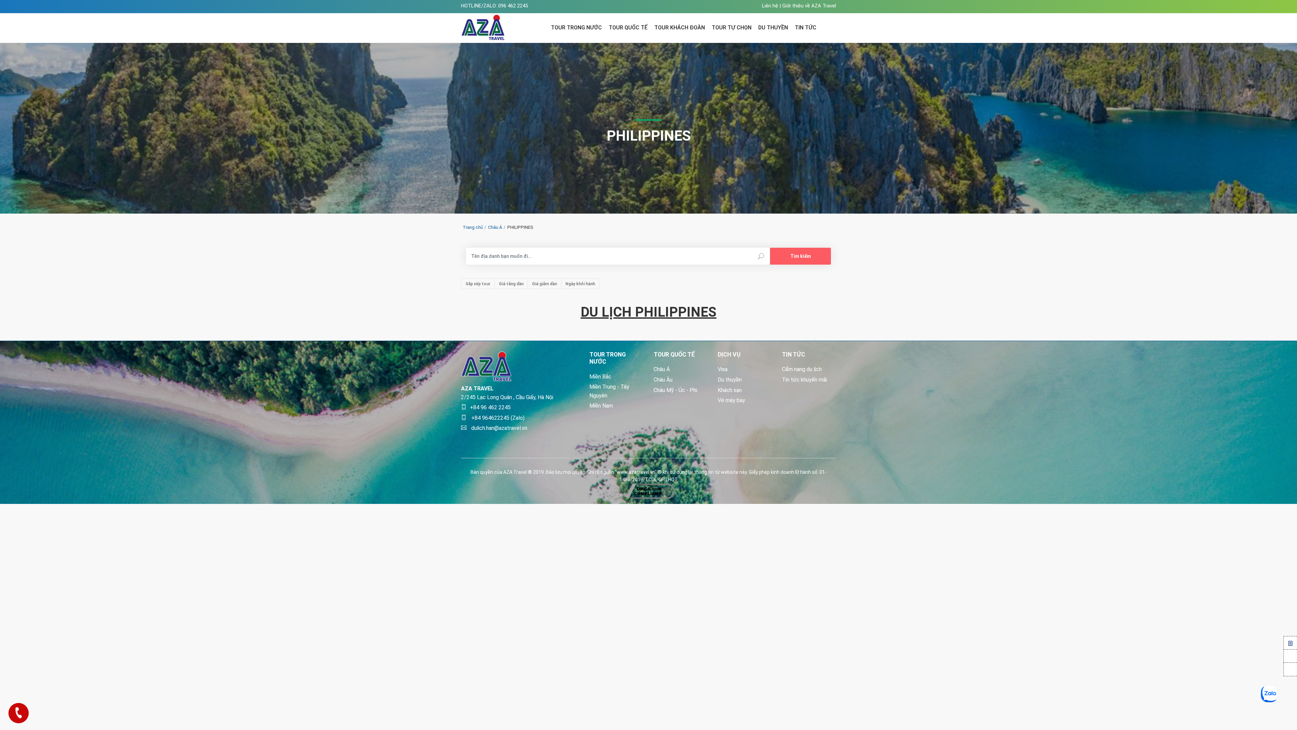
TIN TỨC (805, 27)
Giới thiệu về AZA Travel (809, 6)
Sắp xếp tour (477, 284)
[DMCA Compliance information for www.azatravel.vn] (648, 490)
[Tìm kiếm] (832, 27)
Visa (723, 369)
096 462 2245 (513, 6)
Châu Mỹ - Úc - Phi (675, 390)
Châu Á (495, 227)
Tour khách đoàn (679, 27)
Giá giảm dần (544, 284)
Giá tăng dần (511, 284)
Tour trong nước (576, 27)
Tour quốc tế (628, 27)
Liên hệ (770, 6)
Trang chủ (473, 227)
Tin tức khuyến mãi (804, 379)
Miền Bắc (600, 376)
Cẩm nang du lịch (802, 369)
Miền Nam (601, 406)
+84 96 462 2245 (490, 407)
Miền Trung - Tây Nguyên (609, 391)
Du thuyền (730, 379)
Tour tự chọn (732, 27)
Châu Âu (663, 379)
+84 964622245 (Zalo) (497, 418)
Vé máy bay (731, 400)
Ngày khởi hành (580, 284)
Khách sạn (730, 390)
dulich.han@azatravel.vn (498, 428)
